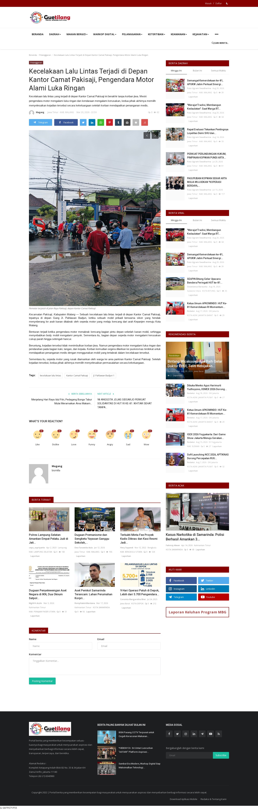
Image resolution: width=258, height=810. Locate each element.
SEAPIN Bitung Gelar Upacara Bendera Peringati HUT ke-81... (204, 281)
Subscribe (221, 755)
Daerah (54, 34)
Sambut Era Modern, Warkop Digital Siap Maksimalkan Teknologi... (139, 765)
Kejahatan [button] (200, 34)
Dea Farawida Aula (84, 547)
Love (73, 444)
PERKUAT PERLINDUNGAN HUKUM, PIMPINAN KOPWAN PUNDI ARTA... (206, 155)
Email (100, 639)
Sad (128, 444)
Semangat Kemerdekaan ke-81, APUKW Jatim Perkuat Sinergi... (205, 82)
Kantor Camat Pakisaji (77, 375)
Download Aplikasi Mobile (183, 799)
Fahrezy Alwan (173, 545)
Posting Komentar (42, 681)
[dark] (227, 3)
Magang (40, 112)
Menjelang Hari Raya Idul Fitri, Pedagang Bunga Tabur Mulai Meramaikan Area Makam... (61, 401)
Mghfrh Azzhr (35, 603)
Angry (110, 444)
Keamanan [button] (178, 34)
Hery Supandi (126, 547)
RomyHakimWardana (85, 603)
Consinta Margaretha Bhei (133, 599)
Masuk (208, 3)
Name (32, 639)
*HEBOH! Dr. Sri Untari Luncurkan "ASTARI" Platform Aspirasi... (136, 750)
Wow (146, 444)
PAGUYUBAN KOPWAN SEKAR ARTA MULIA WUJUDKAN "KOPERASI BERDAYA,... (207, 182)
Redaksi (191, 311)
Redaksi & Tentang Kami (213, 799)
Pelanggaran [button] (131, 34)
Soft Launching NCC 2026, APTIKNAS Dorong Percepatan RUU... (208, 456)
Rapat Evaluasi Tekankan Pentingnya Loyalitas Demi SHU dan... (207, 131)
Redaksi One (174, 371)
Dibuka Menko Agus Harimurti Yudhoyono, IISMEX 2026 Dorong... (207, 387)
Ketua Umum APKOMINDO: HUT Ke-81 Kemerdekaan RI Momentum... (207, 305)
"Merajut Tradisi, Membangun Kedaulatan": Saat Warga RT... (204, 107)
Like (37, 444)
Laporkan (34, 556)
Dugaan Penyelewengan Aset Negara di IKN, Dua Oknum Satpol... (48, 594)
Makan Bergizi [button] (76, 34)
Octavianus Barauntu (197, 286)
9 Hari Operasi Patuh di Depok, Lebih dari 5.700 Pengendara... (139, 592)
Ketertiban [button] (155, 34)
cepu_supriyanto (37, 547)
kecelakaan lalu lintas (50, 375)
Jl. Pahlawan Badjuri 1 (103, 375)
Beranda (38, 34)
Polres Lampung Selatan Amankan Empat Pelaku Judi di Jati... (48, 538)
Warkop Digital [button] (104, 34)
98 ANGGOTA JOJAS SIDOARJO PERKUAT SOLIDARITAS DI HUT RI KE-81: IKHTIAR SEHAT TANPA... (124, 403)
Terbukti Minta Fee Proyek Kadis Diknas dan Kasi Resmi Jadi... (138, 538)
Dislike (55, 444)
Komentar (38, 630)
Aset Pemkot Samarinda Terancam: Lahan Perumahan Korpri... (93, 594)
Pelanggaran (45, 55)
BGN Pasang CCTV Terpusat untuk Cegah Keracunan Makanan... (136, 734)
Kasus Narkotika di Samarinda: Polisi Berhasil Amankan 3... (195, 536)
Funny (92, 444)
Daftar (219, 3)
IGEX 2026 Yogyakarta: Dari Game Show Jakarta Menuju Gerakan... (206, 436)
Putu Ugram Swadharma (199, 88)
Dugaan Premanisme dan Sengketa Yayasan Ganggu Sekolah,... (92, 538)
